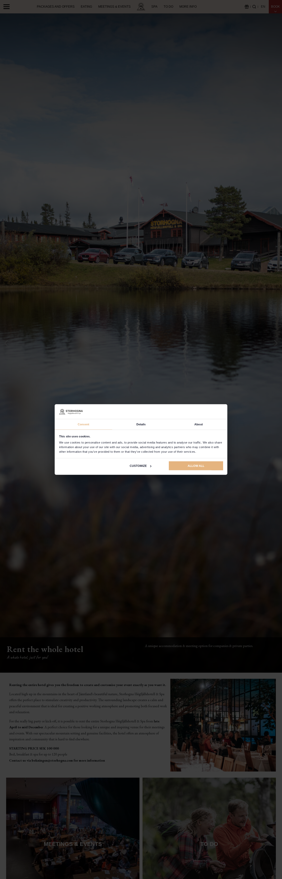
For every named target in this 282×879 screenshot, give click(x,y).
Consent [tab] (83, 424)
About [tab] (198, 424)
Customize (138, 465)
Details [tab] (141, 424)
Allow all (196, 465)
